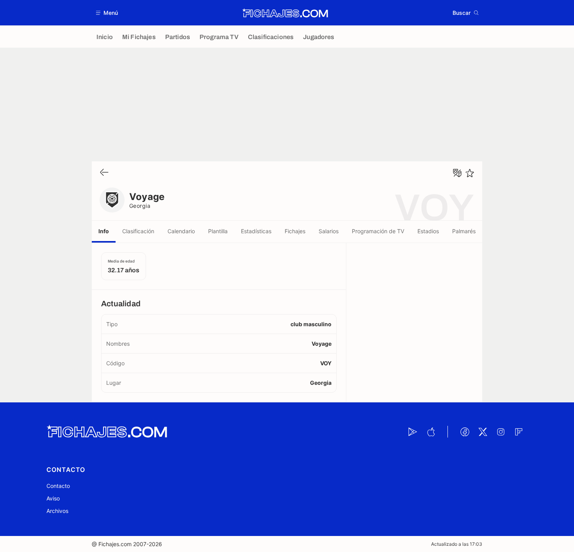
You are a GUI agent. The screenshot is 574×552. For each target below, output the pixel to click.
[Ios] (431, 432)
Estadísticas (256, 231)
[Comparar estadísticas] (457, 173)
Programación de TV (378, 231)
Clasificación (138, 231)
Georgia (139, 205)
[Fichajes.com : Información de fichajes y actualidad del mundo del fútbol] (285, 13)
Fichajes (295, 231)
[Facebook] (465, 432)
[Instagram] (500, 432)
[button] (107, 12)
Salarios (329, 231)
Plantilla (218, 231)
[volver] (104, 173)
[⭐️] (469, 173)
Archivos (57, 510)
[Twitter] (482, 432)
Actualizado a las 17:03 (456, 544)
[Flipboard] (518, 432)
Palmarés (464, 231)
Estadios (428, 231)
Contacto (58, 485)
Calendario (181, 231)
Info (103, 231)
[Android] (413, 432)
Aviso (53, 498)
